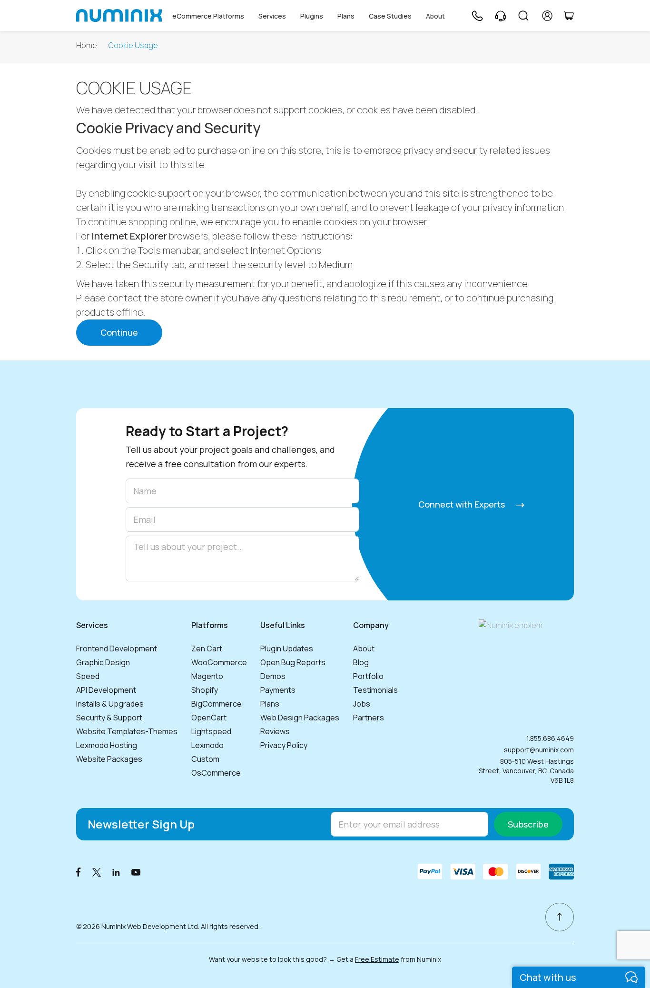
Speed (87, 676)
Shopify (204, 690)
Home (86, 45)
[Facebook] (78, 872)
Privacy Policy (283, 745)
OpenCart (209, 717)
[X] (96, 872)
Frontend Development (116, 648)
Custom (205, 759)
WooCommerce (219, 662)
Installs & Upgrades (110, 704)
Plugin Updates (286, 648)
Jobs (361, 704)
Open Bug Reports (292, 662)
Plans (346, 15)
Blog (361, 662)
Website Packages (109, 759)
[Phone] (476, 16)
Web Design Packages (299, 717)
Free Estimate (377, 959)
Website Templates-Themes (126, 731)
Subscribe (528, 824)
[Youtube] (136, 872)
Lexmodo (207, 745)
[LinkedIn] (116, 872)
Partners (368, 717)
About (435, 15)
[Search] (523, 16)
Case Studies (390, 15)
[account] (547, 16)
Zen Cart (206, 648)
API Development (106, 690)
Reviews (275, 731)
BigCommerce (216, 704)
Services (272, 15)
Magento (207, 676)
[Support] (500, 16)
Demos (273, 676)
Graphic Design (103, 662)
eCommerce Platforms (208, 15)
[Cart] (568, 15)
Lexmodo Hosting (106, 745)
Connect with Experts (462, 504)
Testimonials (375, 690)
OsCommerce (216, 773)
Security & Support (109, 717)
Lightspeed (211, 731)
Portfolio (368, 676)
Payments (277, 690)
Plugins (311, 15)
